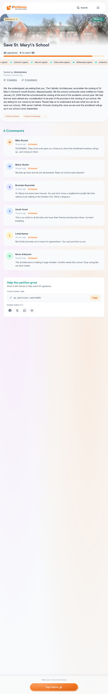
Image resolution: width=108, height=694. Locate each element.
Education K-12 (11, 19)
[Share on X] (17, 310)
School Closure (12, 116)
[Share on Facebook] (10, 310)
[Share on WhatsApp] (25, 310)
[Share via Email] (32, 310)
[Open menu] (98, 8)
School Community (31, 116)
